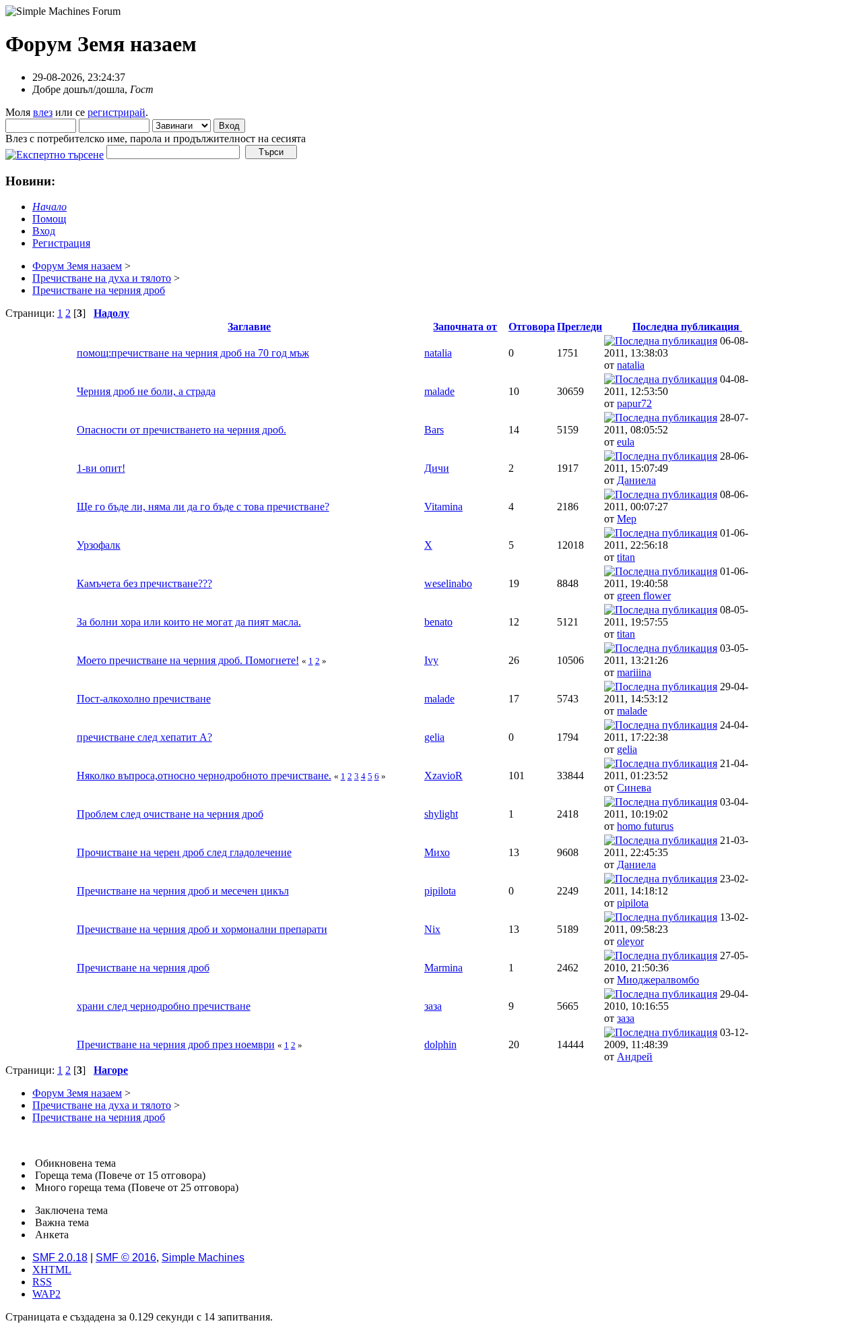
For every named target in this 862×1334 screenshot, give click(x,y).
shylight (441, 814)
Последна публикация (687, 326)
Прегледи (579, 326)
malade (439, 391)
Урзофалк (99, 545)
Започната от (465, 326)
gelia (434, 737)
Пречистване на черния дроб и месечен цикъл (183, 891)
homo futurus (645, 826)
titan (626, 557)
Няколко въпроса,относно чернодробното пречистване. (204, 775)
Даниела (636, 480)
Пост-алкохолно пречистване (144, 698)
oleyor (630, 941)
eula (625, 442)
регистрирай (116, 112)
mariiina (634, 672)
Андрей (635, 1056)
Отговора (531, 326)
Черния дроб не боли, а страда (146, 391)
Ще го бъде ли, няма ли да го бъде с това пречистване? (203, 506)
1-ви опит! (101, 468)
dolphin (440, 1044)
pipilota (440, 891)
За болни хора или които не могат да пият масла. (189, 622)
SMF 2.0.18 (60, 1257)
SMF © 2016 (126, 1257)
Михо (437, 852)
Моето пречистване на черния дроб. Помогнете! (188, 660)
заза (433, 1006)
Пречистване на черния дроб (143, 967)
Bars (434, 429)
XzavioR (443, 775)
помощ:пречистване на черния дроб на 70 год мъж (193, 353)
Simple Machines (203, 1257)
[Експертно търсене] (54, 151)
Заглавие (249, 326)
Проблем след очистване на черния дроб (170, 814)
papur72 (634, 403)
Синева (634, 787)
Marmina (443, 967)
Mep (626, 518)
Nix (432, 929)
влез (43, 112)
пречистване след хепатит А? (144, 737)
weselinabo (448, 583)
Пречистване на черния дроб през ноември (176, 1044)
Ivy (431, 660)
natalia (438, 353)
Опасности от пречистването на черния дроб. (181, 429)
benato (438, 622)
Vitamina (443, 506)
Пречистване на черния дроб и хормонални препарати (202, 929)
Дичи (436, 468)
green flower (644, 595)
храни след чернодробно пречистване (164, 1006)
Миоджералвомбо (658, 980)
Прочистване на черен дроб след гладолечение (184, 852)
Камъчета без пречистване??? (144, 583)
